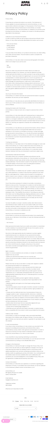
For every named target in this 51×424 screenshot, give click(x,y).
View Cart (36, 401)
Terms (21, 401)
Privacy (17, 401)
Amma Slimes (38, 421)
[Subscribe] (35, 408)
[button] (3, 3)
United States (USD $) (8, 419)
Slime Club (26, 401)
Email (31, 401)
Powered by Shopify (44, 421)
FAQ (13, 401)
